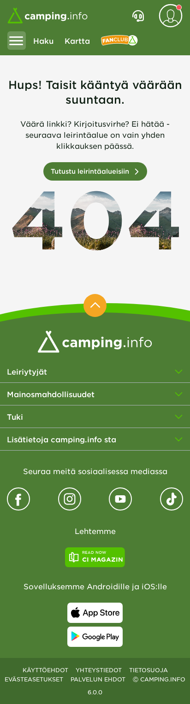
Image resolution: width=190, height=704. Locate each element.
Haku (43, 40)
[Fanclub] (119, 40)
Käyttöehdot (45, 670)
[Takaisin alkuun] (95, 305)
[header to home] (47, 15)
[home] (95, 340)
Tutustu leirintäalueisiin (90, 171)
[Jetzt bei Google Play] (95, 637)
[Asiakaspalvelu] (138, 16)
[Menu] (16, 40)
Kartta (77, 40)
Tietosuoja (148, 670)
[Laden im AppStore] (95, 613)
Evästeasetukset (34, 679)
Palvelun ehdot (98, 679)
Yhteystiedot (99, 670)
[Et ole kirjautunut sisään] (171, 16)
